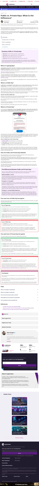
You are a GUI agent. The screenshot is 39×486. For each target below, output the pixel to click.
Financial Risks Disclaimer (7, 465)
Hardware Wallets (5, 140)
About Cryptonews (6, 460)
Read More (9, 341)
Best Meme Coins (22, 6)
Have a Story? (17, 458)
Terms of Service (31, 367)
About (27, 476)
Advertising (17, 460)
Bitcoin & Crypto (17, 476)
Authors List (12, 350)
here (22, 25)
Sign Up (19, 365)
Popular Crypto (4, 476)
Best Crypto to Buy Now (13, 6)
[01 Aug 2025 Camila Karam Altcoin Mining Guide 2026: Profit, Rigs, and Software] (19, 410)
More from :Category (19, 437)
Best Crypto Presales (29, 6)
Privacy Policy (5, 463)
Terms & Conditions (6, 458)
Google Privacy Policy (25, 367)
